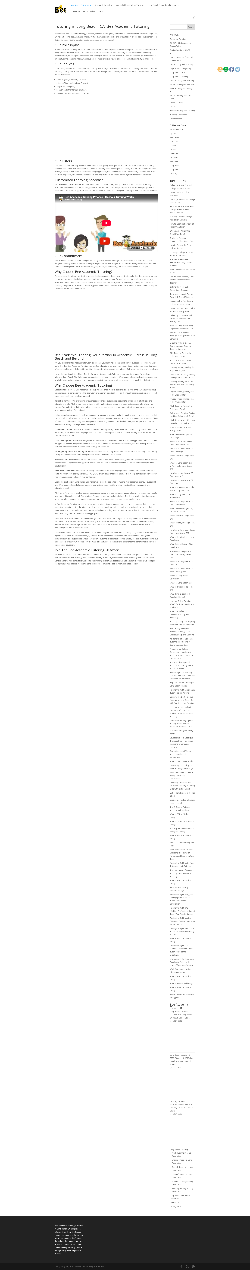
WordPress (99, 1266)
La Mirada (174, 157)
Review (173, 106)
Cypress (173, 133)
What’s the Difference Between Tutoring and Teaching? (179, 614)
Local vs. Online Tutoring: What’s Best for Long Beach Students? (182, 604)
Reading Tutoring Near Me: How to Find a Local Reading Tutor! (182, 384)
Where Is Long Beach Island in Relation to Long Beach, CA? (181, 466)
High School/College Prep (180, 68)
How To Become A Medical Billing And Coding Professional (181, 775)
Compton (174, 141)
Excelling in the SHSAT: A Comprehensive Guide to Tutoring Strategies (180, 346)
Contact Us (75, 11)
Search (191, 27)
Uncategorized (176, 118)
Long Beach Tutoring (79, 5)
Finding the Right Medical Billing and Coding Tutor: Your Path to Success (182, 921)
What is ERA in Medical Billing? (182, 761)
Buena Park (175, 153)
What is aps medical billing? (181, 983)
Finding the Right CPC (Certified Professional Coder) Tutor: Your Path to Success (182, 911)
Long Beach (175, 165)
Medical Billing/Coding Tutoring (130, 5)
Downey (173, 173)
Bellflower (174, 161)
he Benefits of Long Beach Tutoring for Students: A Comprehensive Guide (181, 642)
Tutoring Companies (178, 114)
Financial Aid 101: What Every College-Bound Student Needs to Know (182, 209)
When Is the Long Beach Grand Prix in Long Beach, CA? (181, 554)
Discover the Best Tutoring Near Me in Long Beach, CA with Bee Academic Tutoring (182, 700)
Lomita (173, 145)
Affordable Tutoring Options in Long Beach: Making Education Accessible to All (181, 723)
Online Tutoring (176, 102)
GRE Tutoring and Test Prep (181, 64)
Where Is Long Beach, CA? (181, 583)
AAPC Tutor (175, 35)
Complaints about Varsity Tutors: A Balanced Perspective (180, 754)
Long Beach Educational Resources (163, 5)
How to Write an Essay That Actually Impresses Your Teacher (181, 279)
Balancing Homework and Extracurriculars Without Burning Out (181, 318)
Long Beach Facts (177, 72)
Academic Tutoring (103, 5)
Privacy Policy (89, 11)
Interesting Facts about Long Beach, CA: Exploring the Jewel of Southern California (182, 962)
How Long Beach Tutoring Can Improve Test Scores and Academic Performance (182, 675)
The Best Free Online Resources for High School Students (181, 262)
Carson (173, 149)
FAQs (101, 11)
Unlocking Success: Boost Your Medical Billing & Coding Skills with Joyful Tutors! (182, 785)
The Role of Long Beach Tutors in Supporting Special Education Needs (181, 665)
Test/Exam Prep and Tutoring (182, 110)
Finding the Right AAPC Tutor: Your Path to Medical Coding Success (182, 931)
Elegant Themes (73, 1266)
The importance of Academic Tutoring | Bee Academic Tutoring (182, 873)
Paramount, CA (176, 129)
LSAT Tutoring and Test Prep (182, 80)
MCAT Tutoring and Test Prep (182, 84)
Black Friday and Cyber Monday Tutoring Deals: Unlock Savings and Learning (182, 631)
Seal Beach (174, 137)
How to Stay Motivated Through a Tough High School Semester (182, 335)
